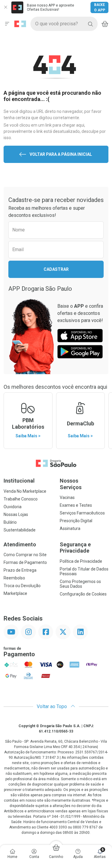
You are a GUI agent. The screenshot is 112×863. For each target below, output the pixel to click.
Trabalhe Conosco (21, 499)
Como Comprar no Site (25, 554)
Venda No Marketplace (25, 491)
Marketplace (15, 593)
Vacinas (67, 497)
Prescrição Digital (76, 520)
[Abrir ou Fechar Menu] (7, 24)
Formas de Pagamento (25, 562)
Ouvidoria (13, 506)
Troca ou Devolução (22, 585)
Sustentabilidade (20, 530)
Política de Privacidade (81, 561)
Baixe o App (99, 7)
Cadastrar (56, 269)
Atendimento (20, 544)
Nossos (71, 484)
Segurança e (75, 547)
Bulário (10, 522)
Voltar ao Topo (52, 706)
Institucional (19, 481)
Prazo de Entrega (20, 570)
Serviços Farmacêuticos (82, 513)
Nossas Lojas (16, 514)
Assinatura (70, 528)
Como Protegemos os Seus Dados (80, 584)
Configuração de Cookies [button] (83, 594)
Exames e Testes (76, 505)
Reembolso (14, 578)
